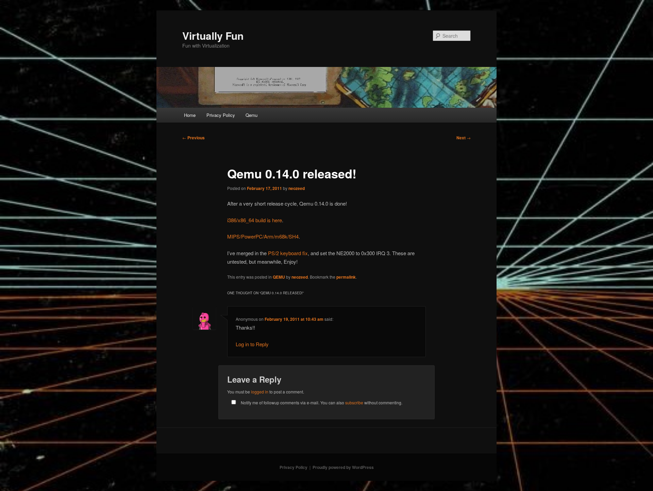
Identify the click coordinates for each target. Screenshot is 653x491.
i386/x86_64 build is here (254, 220)
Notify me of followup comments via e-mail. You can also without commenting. (321, 402)
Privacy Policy (220, 115)
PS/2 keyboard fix (288, 253)
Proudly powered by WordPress (343, 467)
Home (190, 115)
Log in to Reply (252, 344)
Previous (193, 138)
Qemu (251, 115)
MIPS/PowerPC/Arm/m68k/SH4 (263, 236)
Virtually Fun (213, 35)
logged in (259, 391)
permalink (346, 277)
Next (463, 138)
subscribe (354, 402)
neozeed (296, 188)
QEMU (279, 277)
